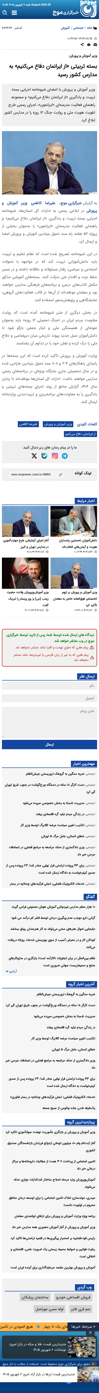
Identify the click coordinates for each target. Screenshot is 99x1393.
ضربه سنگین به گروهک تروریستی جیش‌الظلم (66, 994)
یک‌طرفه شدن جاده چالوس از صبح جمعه (69, 1108)
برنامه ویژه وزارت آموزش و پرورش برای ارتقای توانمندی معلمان (54, 1216)
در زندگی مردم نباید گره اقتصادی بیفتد (71, 1027)
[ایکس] (34, 456)
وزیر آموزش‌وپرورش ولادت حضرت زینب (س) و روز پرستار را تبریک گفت (28, 599)
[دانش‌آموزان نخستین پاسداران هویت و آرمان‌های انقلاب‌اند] (73, 521)
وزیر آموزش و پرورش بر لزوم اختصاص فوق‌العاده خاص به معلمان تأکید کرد (75, 599)
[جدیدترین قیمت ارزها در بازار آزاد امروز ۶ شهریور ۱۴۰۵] (88, 1374)
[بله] (44, 455)
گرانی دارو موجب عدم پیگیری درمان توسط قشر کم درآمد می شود (53, 917)
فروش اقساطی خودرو (73, 1297)
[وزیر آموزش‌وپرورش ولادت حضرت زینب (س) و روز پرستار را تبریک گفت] (25, 573)
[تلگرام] (65, 456)
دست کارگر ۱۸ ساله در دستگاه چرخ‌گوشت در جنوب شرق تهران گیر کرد (50, 1005)
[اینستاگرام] (55, 456)
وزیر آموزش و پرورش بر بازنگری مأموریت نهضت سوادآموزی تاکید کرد (50, 1132)
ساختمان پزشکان (35, 1297)
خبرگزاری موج (71, 203)
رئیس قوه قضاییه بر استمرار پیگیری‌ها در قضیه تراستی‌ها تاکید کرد (53, 1238)
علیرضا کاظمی (43, 203)
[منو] (14, 13)
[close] (90, 1333)
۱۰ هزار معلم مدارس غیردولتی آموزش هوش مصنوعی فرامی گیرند (53, 906)
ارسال (49, 744)
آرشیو (13, 971)
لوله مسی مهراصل (49, 1309)
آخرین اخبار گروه (81, 984)
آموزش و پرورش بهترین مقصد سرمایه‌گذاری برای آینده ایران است (53, 1267)
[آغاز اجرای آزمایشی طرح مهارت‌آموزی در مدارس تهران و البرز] (25, 521)
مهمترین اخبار (84, 764)
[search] (5, 13)
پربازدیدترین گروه (81, 1122)
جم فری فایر (80, 1309)
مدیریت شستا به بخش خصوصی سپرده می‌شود (64, 1016)
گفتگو (90, 897)
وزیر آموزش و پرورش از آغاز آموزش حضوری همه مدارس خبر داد (53, 1227)
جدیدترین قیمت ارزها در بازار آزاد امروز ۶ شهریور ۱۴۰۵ (39, 1374)
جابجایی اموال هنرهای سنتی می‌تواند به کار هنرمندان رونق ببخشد (52, 928)
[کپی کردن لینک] (37, 474)
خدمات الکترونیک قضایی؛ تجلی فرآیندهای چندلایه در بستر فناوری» (52, 1097)
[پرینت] (89, 45)
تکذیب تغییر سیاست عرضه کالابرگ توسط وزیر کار (63, 1038)
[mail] (95, 45)
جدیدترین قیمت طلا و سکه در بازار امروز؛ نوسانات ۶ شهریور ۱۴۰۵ (37, 1347)
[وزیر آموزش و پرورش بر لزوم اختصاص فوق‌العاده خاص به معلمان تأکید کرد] (73, 573)
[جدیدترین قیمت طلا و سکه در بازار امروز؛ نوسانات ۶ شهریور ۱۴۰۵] (82, 1347)
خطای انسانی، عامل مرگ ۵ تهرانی (73, 1049)
